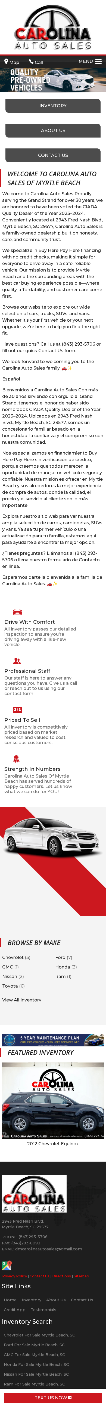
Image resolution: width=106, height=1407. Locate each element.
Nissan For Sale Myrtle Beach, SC (36, 1374)
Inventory (31, 1300)
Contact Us (39, 1276)
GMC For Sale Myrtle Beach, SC (34, 1354)
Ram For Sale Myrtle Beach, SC (34, 1384)
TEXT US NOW (51, 1397)
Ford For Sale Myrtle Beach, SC (34, 1344)
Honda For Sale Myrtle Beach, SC (36, 1364)
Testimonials (43, 1309)
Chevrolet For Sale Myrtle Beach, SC (39, 1335)
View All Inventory (21, 1000)
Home (10, 1300)
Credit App (15, 1309)
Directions (61, 1276)
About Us (56, 1300)
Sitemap (81, 1276)
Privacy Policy (14, 1276)
